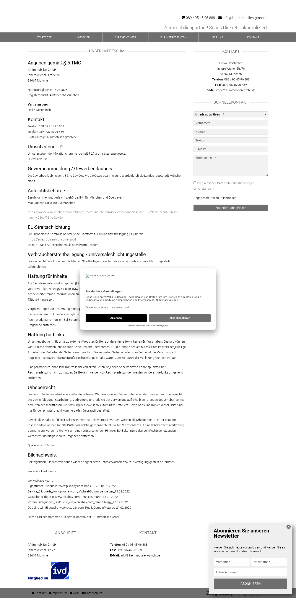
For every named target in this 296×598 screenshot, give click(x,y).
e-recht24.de (45, 445)
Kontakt (253, 37)
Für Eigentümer (125, 37)
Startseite (44, 37)
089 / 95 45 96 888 (200, 18)
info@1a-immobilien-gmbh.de (245, 18)
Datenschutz (93, 593)
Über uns (217, 37)
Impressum (59, 593)
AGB (76, 593)
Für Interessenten (173, 37)
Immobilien (83, 37)
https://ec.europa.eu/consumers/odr (52, 239)
